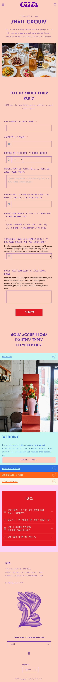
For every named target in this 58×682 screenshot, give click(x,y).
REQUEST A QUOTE (29, 460)
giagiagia (24, 679)
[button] (3, 4)
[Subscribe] (48, 644)
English (28, 670)
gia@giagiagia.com (14, 583)
